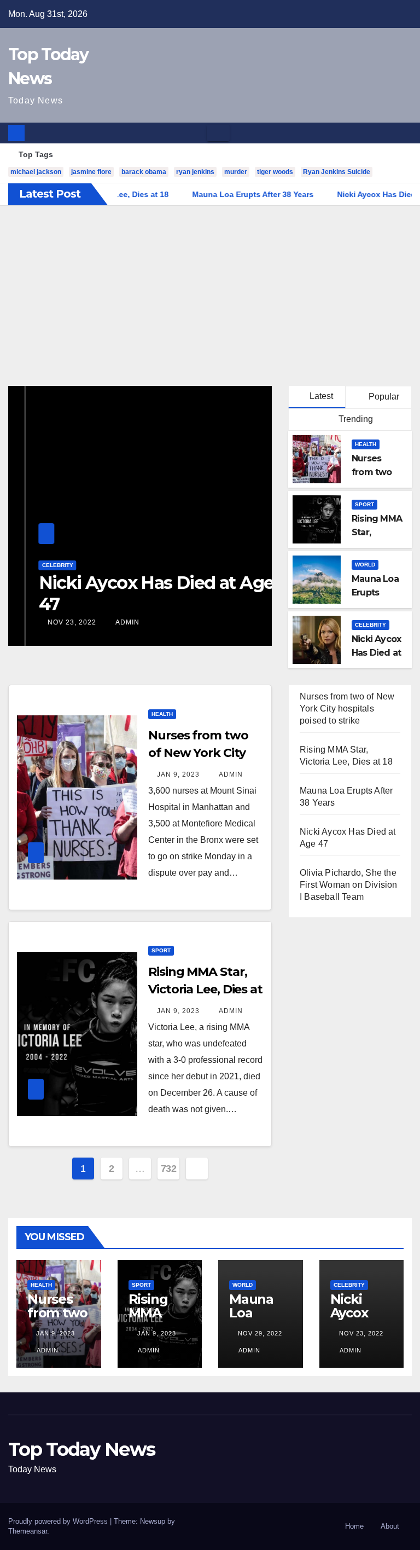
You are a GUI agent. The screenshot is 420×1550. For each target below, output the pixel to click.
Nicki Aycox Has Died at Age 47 (138, 593)
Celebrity (40, 565)
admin (109, 622)
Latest (321, 396)
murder (235, 172)
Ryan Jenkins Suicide (336, 172)
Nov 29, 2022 (260, 1333)
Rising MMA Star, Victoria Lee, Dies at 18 (205, 989)
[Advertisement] (210, 287)
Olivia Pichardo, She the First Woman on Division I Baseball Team (349, 884)
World (365, 565)
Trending (354, 419)
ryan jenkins (195, 172)
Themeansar (27, 1531)
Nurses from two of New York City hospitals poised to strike (347, 708)
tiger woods (275, 172)
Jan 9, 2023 (178, 774)
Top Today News (81, 1449)
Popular (382, 396)
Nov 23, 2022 (54, 622)
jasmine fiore (91, 172)
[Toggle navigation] (218, 133)
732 (169, 1168)
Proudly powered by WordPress (59, 1521)
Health (365, 444)
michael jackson (35, 172)
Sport (364, 504)
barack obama (143, 172)
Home (354, 1526)
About (390, 1526)
